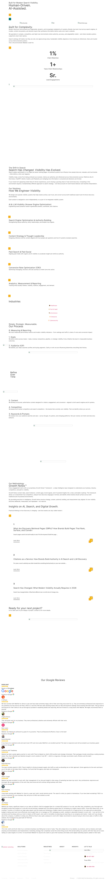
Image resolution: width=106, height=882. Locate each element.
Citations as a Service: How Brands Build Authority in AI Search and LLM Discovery (50, 559)
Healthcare (47, 850)
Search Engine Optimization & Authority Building (30, 220)
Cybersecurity (47, 862)
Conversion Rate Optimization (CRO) (25, 268)
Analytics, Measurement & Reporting (25, 283)
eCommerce (47, 856)
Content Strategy (22, 856)
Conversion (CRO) (23, 862)
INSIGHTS (75, 846)
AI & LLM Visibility (23, 850)
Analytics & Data (22, 866)
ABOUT (62, 846)
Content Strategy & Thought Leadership (26, 236)
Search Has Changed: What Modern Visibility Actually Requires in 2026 (44, 588)
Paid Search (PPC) (23, 859)
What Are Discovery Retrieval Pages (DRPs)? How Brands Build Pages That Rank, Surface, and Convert (49, 529)
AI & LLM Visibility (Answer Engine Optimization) (30, 204)
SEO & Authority (22, 853)
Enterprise (46, 859)
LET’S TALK (88, 846)
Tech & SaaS (47, 853)
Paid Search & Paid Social (20, 252)
